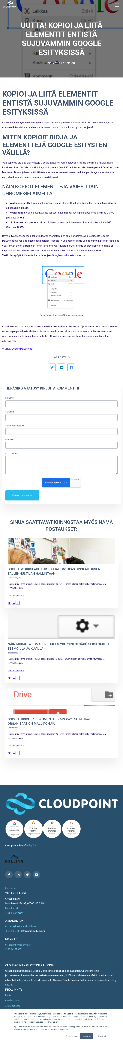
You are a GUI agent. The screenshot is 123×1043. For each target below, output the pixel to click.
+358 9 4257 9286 (14, 930)
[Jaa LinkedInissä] (61, 367)
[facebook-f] (9, 874)
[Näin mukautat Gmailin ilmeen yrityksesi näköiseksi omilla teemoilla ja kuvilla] (61, 626)
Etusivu (8, 995)
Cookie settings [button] (72, 1036)
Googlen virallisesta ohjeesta (68, 255)
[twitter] (27, 874)
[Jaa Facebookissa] (71, 367)
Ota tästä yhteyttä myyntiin (18, 944)
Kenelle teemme (12, 1000)
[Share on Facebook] (18, 603)
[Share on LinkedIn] (13, 603)
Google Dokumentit (22, 348)
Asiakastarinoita (12, 1005)
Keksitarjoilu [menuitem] (10, 888)
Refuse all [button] (102, 1036)
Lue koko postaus (16, 595)
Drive (7, 348)
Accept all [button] (87, 1036)
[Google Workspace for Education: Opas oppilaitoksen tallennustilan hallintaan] (61, 551)
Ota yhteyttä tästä (13, 908)
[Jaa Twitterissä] (52, 367)
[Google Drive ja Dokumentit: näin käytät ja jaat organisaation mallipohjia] (61, 701)
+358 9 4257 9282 (13, 949)
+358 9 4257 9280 (14, 912)
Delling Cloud (32, 845)
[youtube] (36, 874)
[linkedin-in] (18, 874)
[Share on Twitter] (9, 603)
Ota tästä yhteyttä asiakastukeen (20, 926)
